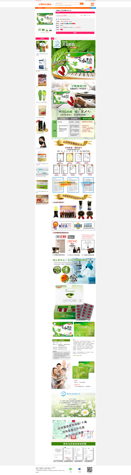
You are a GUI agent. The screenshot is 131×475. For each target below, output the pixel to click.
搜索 (82, 3)
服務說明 (37, 468)
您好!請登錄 (38, 0)
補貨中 (75, 32)
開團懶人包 (93, 7)
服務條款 (41, 468)
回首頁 (86, 0)
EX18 (64, 5)
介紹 (52, 38)
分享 (61, 29)
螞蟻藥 (67, 5)
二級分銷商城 (53, 467)
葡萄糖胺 (69, 5)
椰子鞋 (59, 5)
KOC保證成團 (47, 467)
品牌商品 (47, 32)
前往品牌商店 (78, 27)
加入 (41, 0)
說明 (55, 38)
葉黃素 (62, 5)
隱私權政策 (45, 468)
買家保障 (49, 468)
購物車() (90, 0)
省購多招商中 (41, 467)
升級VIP (62, 21)
